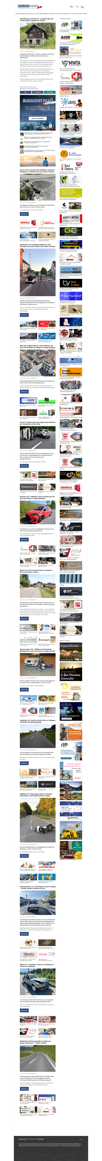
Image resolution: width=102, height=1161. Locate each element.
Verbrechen (45, 13)
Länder (36, 13)
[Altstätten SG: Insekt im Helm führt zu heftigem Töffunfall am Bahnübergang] (38, 736)
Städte (30, 13)
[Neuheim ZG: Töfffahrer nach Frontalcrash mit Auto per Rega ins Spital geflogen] (38, 512)
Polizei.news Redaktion (29, 51)
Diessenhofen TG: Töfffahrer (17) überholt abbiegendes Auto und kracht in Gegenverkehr (37, 650)
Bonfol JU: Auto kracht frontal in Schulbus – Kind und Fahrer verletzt (36, 571)
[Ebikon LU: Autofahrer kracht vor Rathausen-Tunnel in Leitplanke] (38, 981)
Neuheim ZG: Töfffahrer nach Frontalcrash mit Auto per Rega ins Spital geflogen (37, 497)
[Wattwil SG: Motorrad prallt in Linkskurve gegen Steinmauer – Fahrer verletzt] (38, 1058)
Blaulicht (80, 13)
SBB (54, 13)
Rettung (69, 13)
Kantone (26, 13)
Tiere (76, 13)
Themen (40, 13)
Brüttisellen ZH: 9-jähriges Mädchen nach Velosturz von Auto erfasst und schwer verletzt (37, 245)
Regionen (22, 13)
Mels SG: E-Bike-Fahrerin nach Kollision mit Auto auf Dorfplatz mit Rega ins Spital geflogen (37, 346)
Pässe (56, 13)
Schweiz (17, 13)
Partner (85, 13)
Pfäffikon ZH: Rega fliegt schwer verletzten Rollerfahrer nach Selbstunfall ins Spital (36, 795)
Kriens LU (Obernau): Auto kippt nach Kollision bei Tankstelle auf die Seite (37, 423)
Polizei (59, 13)
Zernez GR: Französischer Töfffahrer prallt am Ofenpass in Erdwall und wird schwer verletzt (37, 171)
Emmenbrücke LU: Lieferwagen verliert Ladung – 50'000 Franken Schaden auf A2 (38, 887)
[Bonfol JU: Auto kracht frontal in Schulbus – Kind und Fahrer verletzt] (38, 586)
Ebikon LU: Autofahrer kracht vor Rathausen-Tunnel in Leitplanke (37, 965)
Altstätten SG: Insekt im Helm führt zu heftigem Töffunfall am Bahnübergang (37, 721)
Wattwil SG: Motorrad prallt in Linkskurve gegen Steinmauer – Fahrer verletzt (35, 1042)
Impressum (22, 1139)
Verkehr (51, 13)
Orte (33, 13)
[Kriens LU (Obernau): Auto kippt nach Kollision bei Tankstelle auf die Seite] (38, 437)
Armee (73, 13)
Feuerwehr (64, 13)
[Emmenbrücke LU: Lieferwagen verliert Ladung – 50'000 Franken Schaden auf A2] (38, 903)
